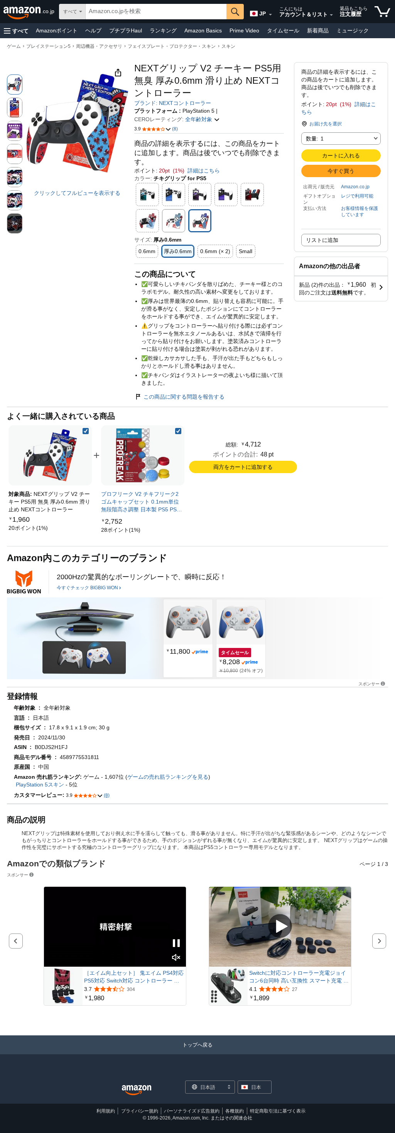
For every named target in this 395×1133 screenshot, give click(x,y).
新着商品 (318, 30)
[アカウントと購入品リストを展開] (331, 15)
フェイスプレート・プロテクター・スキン (172, 46)
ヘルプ (93, 30)
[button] (16, 30)
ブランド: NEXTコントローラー (172, 103)
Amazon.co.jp (355, 186)
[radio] (14, 84)
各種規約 (234, 1111)
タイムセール (283, 30)
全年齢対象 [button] (199, 119)
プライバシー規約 (139, 1111)
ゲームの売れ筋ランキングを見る (167, 777)
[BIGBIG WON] (24, 582)
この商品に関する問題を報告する (184, 397)
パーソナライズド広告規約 (191, 1111)
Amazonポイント (57, 30)
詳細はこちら (203, 170)
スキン (228, 46)
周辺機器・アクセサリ (99, 46)
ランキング (163, 30)
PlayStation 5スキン (40, 784)
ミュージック (352, 30)
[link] (28, 528)
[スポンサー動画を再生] (280, 927)
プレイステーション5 (48, 46)
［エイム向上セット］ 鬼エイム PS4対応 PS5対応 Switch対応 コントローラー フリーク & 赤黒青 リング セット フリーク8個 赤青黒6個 (134, 977)
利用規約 (105, 1111)
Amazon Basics (203, 30)
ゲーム (14, 46)
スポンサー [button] (369, 683)
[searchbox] (156, 11)
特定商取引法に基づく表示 (278, 1111)
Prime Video (244, 30)
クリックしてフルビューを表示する (77, 193)
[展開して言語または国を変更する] (270, 14)
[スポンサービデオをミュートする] (176, 958)
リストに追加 (322, 240)
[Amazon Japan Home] (136, 1090)
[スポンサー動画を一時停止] (176, 944)
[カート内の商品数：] (382, 11)
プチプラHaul (125, 30)
